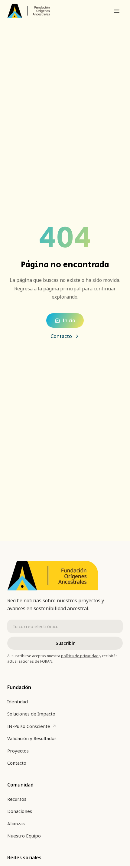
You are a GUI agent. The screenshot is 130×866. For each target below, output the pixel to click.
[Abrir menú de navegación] (117, 11)
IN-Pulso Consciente (32, 727)
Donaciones (19, 811)
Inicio (69, 320)
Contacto (61, 336)
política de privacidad (80, 655)
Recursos (16, 799)
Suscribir (65, 643)
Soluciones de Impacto (31, 714)
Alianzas (16, 823)
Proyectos (18, 751)
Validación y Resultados (32, 738)
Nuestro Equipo (24, 836)
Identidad (17, 702)
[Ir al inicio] (28, 11)
